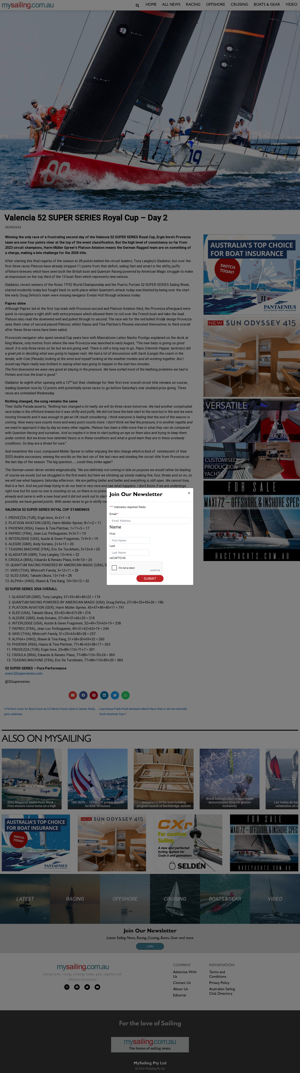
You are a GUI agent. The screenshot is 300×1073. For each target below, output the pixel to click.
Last (112, 546)
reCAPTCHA (118, 558)
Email (114, 514)
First (112, 533)
